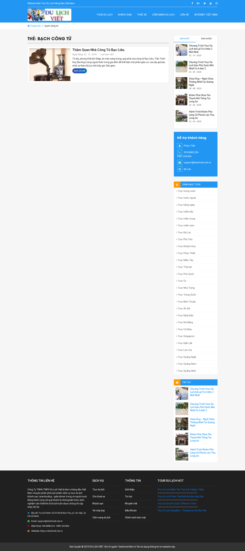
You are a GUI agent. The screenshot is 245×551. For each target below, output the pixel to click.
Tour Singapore (185, 336)
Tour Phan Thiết (186, 253)
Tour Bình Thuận (186, 301)
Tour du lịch (104, 14)
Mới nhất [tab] (185, 38)
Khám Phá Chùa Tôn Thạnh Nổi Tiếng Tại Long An (199, 98)
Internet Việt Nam (206, 14)
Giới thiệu (129, 489)
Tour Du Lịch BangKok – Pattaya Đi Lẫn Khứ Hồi (182, 510)
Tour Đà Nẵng (185, 322)
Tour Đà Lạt (184, 232)
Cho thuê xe (98, 496)
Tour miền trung (186, 218)
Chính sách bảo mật (135, 517)
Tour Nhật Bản (185, 315)
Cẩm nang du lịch (163, 14)
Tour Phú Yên (184, 239)
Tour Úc (181, 280)
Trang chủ (35, 25)
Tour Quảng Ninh (186, 370)
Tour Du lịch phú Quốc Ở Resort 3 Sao (177, 503)
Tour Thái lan (184, 267)
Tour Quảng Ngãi (186, 357)
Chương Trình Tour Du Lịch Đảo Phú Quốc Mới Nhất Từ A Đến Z (201, 65)
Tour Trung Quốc (186, 294)
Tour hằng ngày (186, 204)
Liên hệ (184, 14)
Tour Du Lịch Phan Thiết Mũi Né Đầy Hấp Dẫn (181, 496)
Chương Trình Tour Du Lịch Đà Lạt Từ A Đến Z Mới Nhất (200, 48)
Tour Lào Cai (184, 350)
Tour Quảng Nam (186, 363)
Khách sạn (125, 14)
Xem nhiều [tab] (206, 38)
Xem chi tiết (79, 71)
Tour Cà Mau (184, 329)
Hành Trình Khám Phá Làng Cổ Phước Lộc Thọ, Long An (201, 114)
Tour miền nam (185, 225)
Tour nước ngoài (186, 197)
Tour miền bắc (185, 211)
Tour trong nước (186, 191)
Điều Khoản (131, 510)
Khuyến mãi (131, 503)
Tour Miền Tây (185, 260)
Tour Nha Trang (186, 287)
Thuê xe (142, 14)
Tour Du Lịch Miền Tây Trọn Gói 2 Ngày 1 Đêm (181, 489)
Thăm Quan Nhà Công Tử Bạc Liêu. (98, 50)
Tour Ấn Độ (183, 308)
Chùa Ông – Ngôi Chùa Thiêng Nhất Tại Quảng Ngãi (201, 81)
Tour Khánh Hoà (186, 246)
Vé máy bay (98, 510)
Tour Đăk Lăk (184, 343)
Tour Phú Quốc (185, 274)
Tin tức (128, 496)
